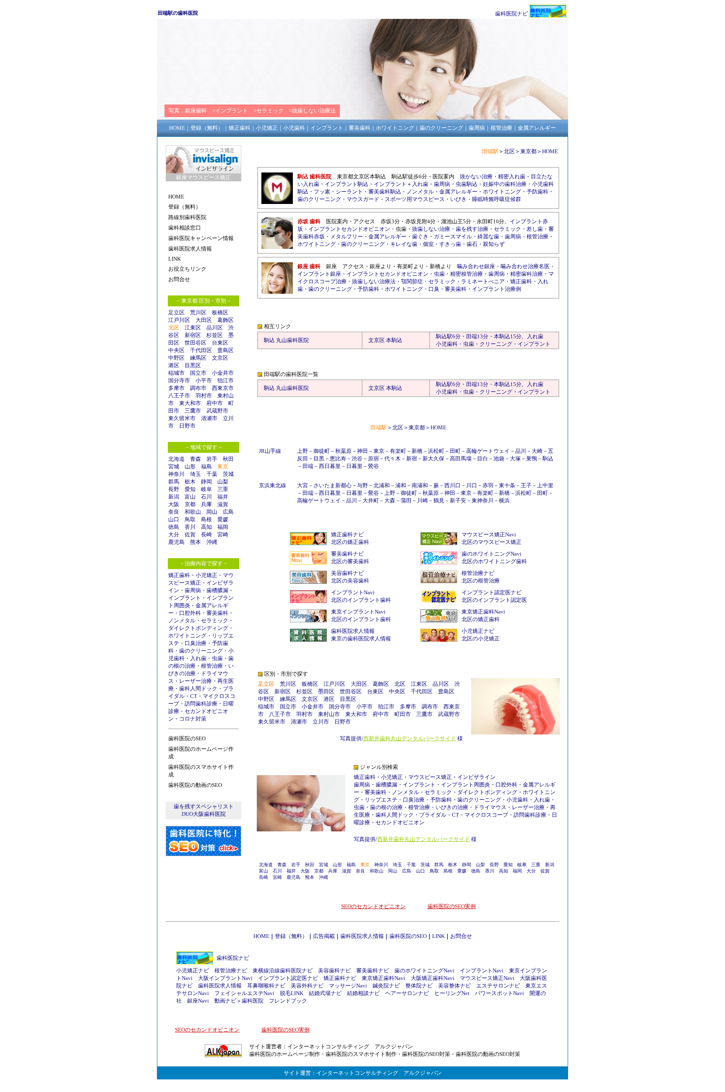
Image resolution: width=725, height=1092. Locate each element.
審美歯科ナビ (347, 554)
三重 (222, 489)
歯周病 (193, 590)
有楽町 (398, 451)
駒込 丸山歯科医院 (286, 340)
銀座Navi (198, 1001)
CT (193, 696)
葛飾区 (225, 320)
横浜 (504, 500)
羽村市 (204, 395)
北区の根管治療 (481, 580)
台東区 (220, 343)
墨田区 (326, 691)
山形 (190, 466)
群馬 (173, 481)
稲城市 (176, 373)
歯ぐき (420, 236)
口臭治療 (195, 643)
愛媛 (222, 519)
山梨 (222, 481)
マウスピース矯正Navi (489, 534)
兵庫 (206, 504)
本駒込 (502, 336)
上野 (302, 451)
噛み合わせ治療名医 (525, 266)
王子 (526, 485)
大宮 (302, 485)
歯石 (472, 244)
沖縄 (211, 542)
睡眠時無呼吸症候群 (496, 199)
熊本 (195, 542)
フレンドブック (288, 1001)
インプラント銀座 (319, 274)
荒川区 (198, 312)
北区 (509, 151)
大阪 (173, 504)
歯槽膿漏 (217, 590)
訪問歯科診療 (201, 703)
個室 (428, 244)
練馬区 (198, 358)
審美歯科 (217, 613)
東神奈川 (482, 500)
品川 (520, 451)
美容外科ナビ (307, 985)
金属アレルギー (458, 191)
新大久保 (433, 458)
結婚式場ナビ (325, 993)
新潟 (173, 497)
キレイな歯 (403, 244)
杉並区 (214, 335)
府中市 (214, 403)
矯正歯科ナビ (347, 534)
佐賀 (190, 534)
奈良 (173, 512)
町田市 (402, 714)
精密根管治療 (466, 274)
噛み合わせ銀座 (476, 266)
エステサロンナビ (498, 985)
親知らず (494, 244)
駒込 (441, 336)
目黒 (318, 458)
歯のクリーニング (201, 651)
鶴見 (438, 500)
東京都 (528, 151)
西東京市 (223, 388)
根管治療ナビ (478, 573)
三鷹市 (193, 411)
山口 (173, 519)
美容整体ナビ (454, 985)
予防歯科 (537, 191)
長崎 (206, 534)
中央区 (176, 350)
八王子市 (179, 395)
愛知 (190, 489)
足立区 (176, 312)
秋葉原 (343, 451)
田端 (471, 336)
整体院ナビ (419, 985)
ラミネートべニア (483, 281)
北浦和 (381, 485)
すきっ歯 (450, 244)
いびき (458, 199)
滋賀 (222, 504)
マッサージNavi (348, 985)
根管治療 (212, 666)
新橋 (417, 451)
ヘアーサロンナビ (407, 993)
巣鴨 (531, 458)
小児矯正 (206, 575)
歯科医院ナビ (511, 13)
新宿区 (193, 335)
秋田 (228, 459)
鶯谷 (373, 466)
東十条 (507, 485)
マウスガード (363, 199)
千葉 (211, 474)
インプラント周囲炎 (465, 784)
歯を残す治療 (472, 229)
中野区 (176, 358)
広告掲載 (324, 936)
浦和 (400, 485)
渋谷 (357, 458)
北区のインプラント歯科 (361, 600)
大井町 (370, 500)
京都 (190, 504)
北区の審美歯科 (350, 561)
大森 (389, 500)
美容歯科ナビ (347, 573)
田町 (455, 451)
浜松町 (436, 451)
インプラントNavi (353, 592)
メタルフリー (346, 236)
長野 (173, 489)
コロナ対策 (192, 719)
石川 (206, 497)
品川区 (214, 327)
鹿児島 (176, 542)
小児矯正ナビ (478, 631)
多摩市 (176, 388)
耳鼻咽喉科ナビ (266, 985)
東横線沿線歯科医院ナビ (283, 970)
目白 (482, 458)
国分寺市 (179, 380)
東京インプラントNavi (358, 612)
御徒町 (321, 451)
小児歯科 (447, 344)
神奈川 (176, 474)
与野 (362, 485)
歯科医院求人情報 (353, 631)
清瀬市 (209, 418)
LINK (438, 936)
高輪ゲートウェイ (488, 451)
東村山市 (329, 714)
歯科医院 (252, 1001)
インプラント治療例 (496, 289)
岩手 (211, 459)
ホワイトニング (187, 635)
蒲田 (406, 500)
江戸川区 (179, 320)
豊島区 (225, 350)
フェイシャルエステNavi (244, 993)
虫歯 (217, 658)
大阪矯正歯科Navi (432, 978)
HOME (550, 151)
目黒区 (193, 365)
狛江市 (225, 380)
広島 (228, 512)
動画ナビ (225, 1001)
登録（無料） (291, 936)
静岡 (206, 481)
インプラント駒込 (346, 184)
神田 (362, 451)
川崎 (422, 500)
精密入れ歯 (511, 176)
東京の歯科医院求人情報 (361, 638)
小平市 (204, 380)
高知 (206, 527)
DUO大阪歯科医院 (204, 814)
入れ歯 (198, 658)
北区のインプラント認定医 (494, 600)
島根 (206, 519)
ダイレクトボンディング (198, 628)
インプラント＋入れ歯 (401, 184)
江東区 (193, 327)
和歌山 (193, 512)
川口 (471, 485)
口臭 (433, 289)
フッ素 (322, 191)
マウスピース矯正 (430, 777)
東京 (378, 451)
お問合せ (461, 936)
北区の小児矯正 (481, 638)
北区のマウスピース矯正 (492, 542)
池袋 (498, 458)
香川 (190, 527)
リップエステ (381, 800)
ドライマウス (490, 807)
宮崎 (222, 534)
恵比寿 (338, 458)
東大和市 (190, 403)
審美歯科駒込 (384, 191)
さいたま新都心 (332, 485)
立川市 (321, 721)
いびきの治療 (452, 807)
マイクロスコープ (486, 815)
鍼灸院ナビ (386, 985)
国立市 (201, 373)
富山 (190, 497)
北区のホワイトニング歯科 (494, 561)
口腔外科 (190, 613)
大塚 (515, 458)
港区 (173, 365)
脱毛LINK (291, 993)
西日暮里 (330, 466)
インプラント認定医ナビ (492, 592)
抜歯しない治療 (431, 229)
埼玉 (195, 474)
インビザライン (476, 777)
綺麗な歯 (488, 236)
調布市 (198, 388)
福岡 (222, 527)
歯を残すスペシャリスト (204, 806)
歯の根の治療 (386, 807)
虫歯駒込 (466, 184)
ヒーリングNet (451, 993)
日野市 (187, 426)
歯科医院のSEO (408, 936)
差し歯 (535, 229)
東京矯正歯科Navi (483, 612)
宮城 (173, 466)
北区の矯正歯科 (350, 542)
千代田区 (201, 350)
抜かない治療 (476, 176)
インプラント (184, 598)
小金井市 (223, 373)
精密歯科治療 (526, 274)
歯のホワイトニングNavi (492, 554)
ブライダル (432, 815)
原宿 (373, 458)
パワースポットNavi (499, 993)
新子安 (458, 500)
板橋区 (220, 312)
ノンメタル (182, 620)
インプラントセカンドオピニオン (349, 229)
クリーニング (496, 344)
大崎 (537, 451)
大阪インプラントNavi (225, 978)
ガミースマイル (453, 236)
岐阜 (206, 489)
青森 (195, 459)
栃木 (190, 481)
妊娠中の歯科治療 (505, 184)
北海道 (176, 459)
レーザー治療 (195, 681)
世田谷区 (195, 343)
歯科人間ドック (198, 688)
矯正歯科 (179, 575)
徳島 (173, 527)
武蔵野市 (217, 411)
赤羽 (487, 485)
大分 (173, 534)
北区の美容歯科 (350, 580)
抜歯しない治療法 (374, 281)
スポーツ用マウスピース (415, 199)
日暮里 (354, 466)
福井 (222, 497)
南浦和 (420, 485)
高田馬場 (461, 458)
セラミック (214, 620)
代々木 (392, 458)
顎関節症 (412, 281)
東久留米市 (182, 418)
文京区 (220, 358)
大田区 (204, 320)
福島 (206, 466)
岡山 (211, 512)
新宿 (411, 458)
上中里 (545, 485)
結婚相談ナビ (363, 993)
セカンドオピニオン (400, 822)
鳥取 (190, 519)
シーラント (349, 191)
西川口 (452, 485)
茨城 (228, 474)
